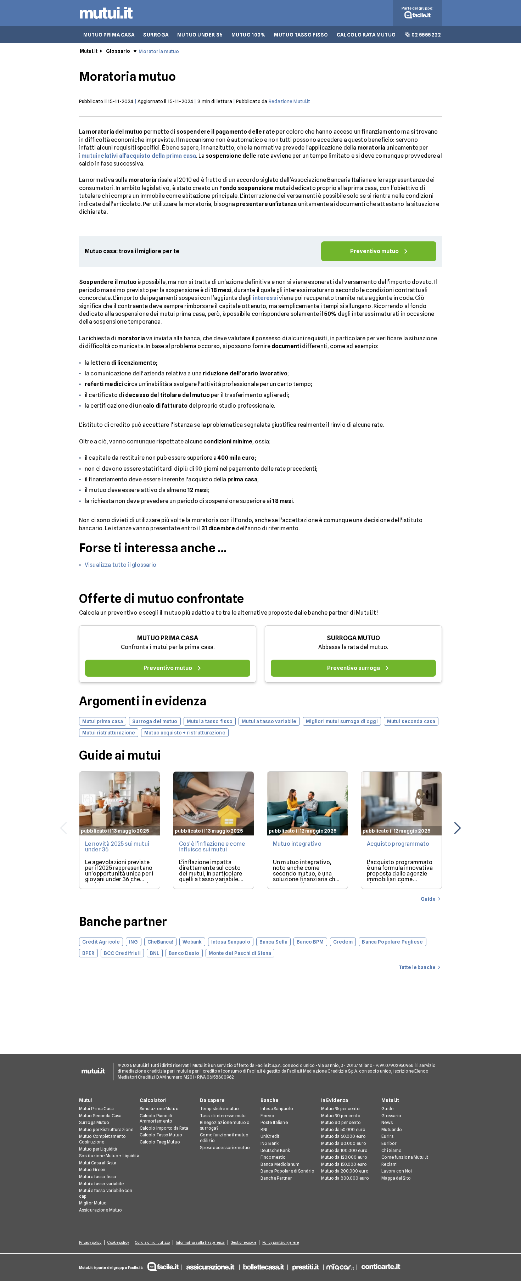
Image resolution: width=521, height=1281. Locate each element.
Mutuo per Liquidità (98, 1149)
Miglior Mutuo (93, 1203)
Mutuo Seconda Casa (100, 1115)
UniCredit (269, 1136)
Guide (387, 1108)
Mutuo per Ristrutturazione (106, 1129)
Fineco (267, 1115)
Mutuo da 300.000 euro (345, 1178)
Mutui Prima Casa (96, 1108)
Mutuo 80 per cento (341, 1122)
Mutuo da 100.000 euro (344, 1150)
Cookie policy (118, 1242)
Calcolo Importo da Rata (164, 1128)
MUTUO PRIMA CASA (109, 35)
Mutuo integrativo (297, 843)
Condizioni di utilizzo (152, 1242)
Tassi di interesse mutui (223, 1115)
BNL (264, 1129)
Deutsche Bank (275, 1150)
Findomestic (272, 1157)
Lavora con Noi (396, 1171)
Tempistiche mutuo (219, 1108)
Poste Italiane (274, 1122)
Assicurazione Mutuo (100, 1210)
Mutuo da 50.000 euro (343, 1129)
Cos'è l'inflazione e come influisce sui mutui (212, 846)
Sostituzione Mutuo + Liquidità (109, 1155)
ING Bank (269, 1143)
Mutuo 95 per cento (340, 1108)
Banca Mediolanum (279, 1164)
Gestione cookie (244, 1242)
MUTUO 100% (248, 35)
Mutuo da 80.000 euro (343, 1143)
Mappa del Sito (396, 1178)
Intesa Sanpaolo (276, 1108)
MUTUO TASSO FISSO (301, 35)
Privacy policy (90, 1242)
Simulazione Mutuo (159, 1108)
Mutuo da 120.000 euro (344, 1157)
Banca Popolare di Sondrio (287, 1171)
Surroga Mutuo (94, 1122)
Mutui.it (88, 51)
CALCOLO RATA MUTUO (366, 35)
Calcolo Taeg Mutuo (160, 1142)
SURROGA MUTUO (353, 638)
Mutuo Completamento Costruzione (102, 1139)
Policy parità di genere (280, 1242)
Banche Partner (276, 1178)
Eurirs (387, 1136)
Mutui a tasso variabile (101, 1183)
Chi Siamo (391, 1150)
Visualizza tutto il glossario (121, 564)
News (386, 1122)
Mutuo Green (92, 1169)
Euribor (389, 1143)
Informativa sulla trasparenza (200, 1242)
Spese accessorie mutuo (225, 1147)
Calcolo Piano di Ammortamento (156, 1118)
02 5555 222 (426, 35)
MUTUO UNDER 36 (200, 35)
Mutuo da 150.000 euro (344, 1164)
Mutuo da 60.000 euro (343, 1136)
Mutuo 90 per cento (340, 1115)
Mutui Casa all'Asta (97, 1162)
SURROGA (156, 35)
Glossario (118, 51)
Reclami (389, 1164)
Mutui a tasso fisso (97, 1176)
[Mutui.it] (106, 20)
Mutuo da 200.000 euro (345, 1171)
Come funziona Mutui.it (404, 1157)
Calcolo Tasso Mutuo (161, 1134)
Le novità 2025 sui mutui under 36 (117, 846)
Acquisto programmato (398, 843)
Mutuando (391, 1129)
